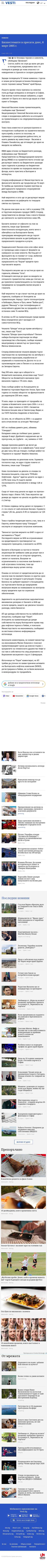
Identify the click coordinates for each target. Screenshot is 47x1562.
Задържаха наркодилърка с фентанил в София (30, 1115)
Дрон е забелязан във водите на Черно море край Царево (31, 960)
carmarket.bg (21, 827)
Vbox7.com (17, 1528)
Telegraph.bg (28, 1537)
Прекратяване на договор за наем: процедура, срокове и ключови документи (30, 809)
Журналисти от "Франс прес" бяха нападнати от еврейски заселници (31, 920)
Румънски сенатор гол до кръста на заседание (29, 780)
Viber (7, 696)
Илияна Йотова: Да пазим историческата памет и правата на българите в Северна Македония (29, 865)
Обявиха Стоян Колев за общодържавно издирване (30, 794)
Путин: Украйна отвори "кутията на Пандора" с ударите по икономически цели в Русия (30, 837)
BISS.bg (41, 1531)
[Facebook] (23, 1549)
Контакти (32, 1547)
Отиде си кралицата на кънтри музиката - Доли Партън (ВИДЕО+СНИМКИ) (30, 1477)
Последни (30, 3)
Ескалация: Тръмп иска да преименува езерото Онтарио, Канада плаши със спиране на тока (31, 1075)
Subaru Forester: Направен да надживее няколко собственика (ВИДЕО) (31, 1129)
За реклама (14, 1544)
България (21, 911)
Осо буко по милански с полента (15, 1311)
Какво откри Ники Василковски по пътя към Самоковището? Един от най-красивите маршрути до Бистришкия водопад (31, 1394)
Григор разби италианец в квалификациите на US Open (31, 1449)
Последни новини (15, 898)
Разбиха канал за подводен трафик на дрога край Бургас (30, 1046)
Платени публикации (18, 1547)
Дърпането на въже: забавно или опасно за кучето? (31, 1363)
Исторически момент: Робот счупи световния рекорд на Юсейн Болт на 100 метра (30, 851)
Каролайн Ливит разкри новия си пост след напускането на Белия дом (30, 879)
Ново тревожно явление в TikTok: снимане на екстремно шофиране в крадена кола (31, 823)
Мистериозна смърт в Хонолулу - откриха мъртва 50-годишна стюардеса (31, 1102)
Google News (33, 696)
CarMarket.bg (31, 1531)
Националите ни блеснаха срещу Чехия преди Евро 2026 (31, 1462)
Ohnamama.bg (8, 1534)
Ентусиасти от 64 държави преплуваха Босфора (30, 1407)
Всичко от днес (23, 1142)
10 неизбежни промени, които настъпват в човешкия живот (20, 1344)
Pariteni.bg (40, 1534)
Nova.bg (6, 1531)
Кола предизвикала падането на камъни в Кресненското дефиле (31, 1017)
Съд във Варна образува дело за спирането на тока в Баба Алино (31, 906)
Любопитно (21, 1009)
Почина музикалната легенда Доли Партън (31, 767)
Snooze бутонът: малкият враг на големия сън (21, 1245)
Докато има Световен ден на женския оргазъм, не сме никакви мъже (30, 1422)
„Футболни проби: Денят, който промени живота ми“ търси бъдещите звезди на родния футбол (23, 1278)
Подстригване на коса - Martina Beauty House (28, 933)
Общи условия (26, 1544)
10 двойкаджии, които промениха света (19, 1210)
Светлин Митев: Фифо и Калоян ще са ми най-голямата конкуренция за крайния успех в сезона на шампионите (31, 1032)
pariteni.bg (21, 813)
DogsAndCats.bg (18, 1531)
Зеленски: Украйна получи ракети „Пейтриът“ (30, 946)
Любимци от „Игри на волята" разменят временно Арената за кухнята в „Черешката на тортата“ (31, 1003)
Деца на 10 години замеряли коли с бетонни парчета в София (30, 1060)
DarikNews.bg (37, 1528)
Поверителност (39, 1544)
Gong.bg (26, 1528)
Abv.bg (7, 1528)
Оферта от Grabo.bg (24, 936)
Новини (5, 38)
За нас (4, 1544)
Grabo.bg (30, 1534)
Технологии (21, 1134)
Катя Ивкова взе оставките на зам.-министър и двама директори (31, 754)
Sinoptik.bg (20, 1534)
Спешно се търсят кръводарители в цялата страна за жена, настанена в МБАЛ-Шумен (30, 1492)
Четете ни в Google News (25, 1520)
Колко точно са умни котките (31, 1376)
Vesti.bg (10, 3)
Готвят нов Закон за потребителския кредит (28, 974)
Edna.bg (17, 1537)
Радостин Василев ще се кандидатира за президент (30, 988)
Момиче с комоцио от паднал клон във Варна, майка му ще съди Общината (31, 1088)
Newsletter (19, 696)
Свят (19, 925)
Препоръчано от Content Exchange (34, 1353)
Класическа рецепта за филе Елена (16, 1179)
